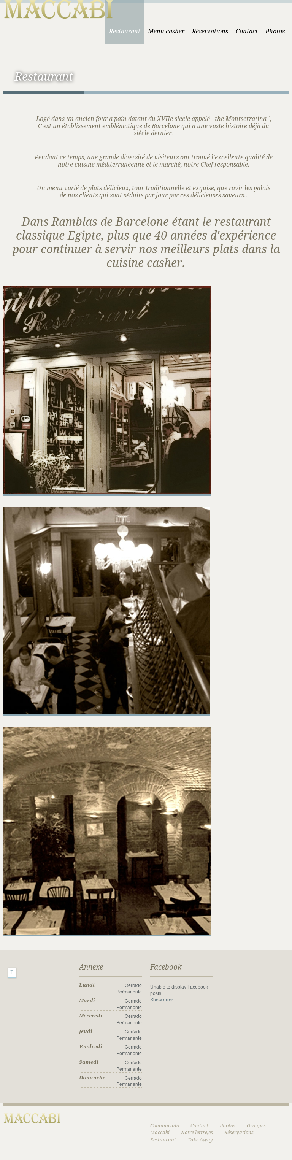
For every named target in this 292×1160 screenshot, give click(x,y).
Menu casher (166, 31)
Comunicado (164, 1125)
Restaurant (124, 31)
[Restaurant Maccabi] (58, 8)
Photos (275, 31)
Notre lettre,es (197, 1132)
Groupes (256, 1125)
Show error (161, 1000)
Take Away (200, 1140)
